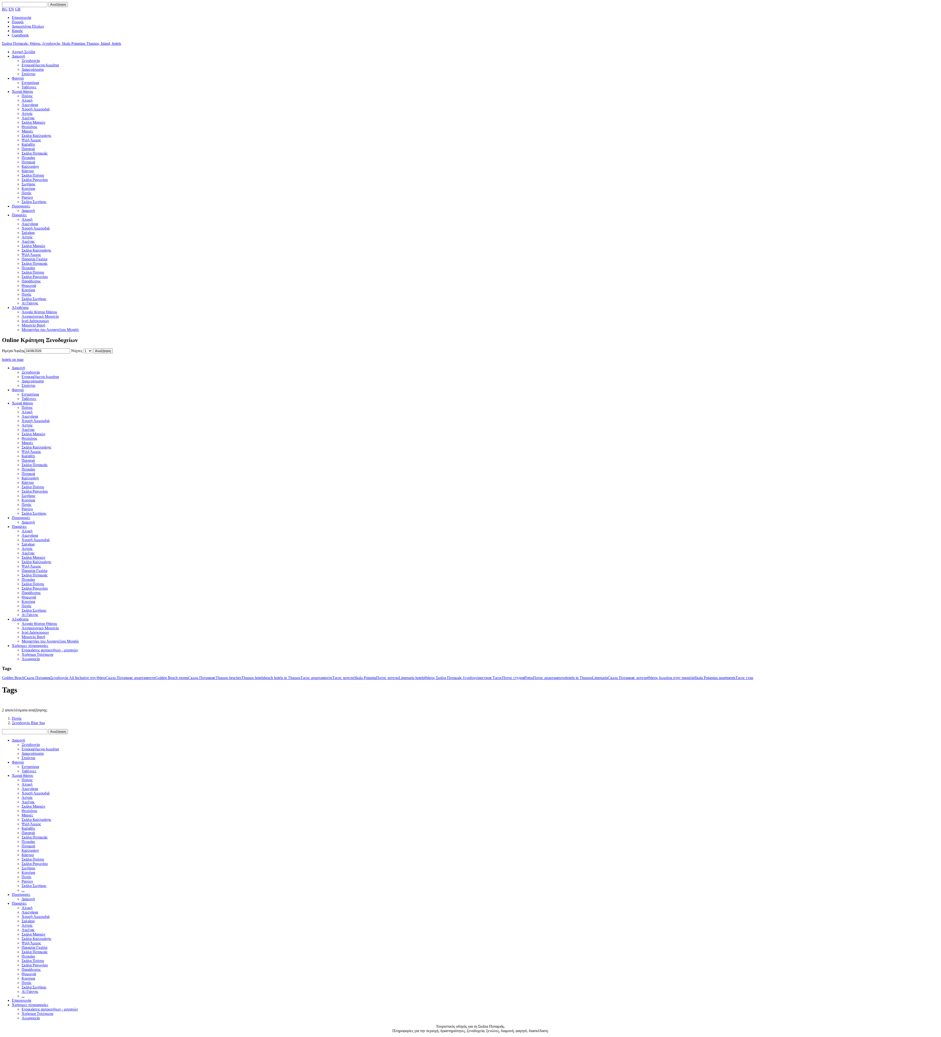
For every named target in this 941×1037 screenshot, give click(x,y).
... (23, 890)
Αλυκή (27, 100)
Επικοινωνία (21, 17)
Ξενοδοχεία (31, 61)
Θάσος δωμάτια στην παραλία (670, 678)
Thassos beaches (228, 678)
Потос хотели (387, 678)
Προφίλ (18, 22)
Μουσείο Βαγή (33, 325)
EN (11, 9)
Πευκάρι (28, 158)
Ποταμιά (28, 162)
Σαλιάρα (28, 233)
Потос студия (513, 678)
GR (18, 9)
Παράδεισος (31, 281)
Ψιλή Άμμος (31, 140)
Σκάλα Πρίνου (33, 175)
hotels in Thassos (579, 678)
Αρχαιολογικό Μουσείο (40, 316)
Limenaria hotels (411, 678)
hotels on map (13, 359)
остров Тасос (491, 678)
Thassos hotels (252, 678)
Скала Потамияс (202, 678)
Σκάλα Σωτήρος (34, 202)
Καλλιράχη (30, 166)
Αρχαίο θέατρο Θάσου (39, 312)
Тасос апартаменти (316, 678)
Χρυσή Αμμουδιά (36, 109)
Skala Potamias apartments (714, 678)
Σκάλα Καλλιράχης (36, 136)
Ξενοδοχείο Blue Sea (28, 723)
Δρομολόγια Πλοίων (28, 26)
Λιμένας (28, 118)
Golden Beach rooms (171, 678)
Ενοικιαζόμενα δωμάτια (40, 65)
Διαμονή (18, 56)
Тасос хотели (343, 678)
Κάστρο (28, 171)
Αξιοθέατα (20, 307)
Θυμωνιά (29, 285)
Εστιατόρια (30, 83)
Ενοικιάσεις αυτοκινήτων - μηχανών (50, 650)
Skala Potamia (365, 678)
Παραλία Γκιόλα (34, 259)
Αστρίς (27, 113)
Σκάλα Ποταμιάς (35, 153)
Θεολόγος (29, 127)
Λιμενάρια (30, 105)
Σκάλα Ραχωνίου (35, 180)
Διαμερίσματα (33, 69)
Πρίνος (27, 96)
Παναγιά (28, 149)
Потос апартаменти (549, 678)
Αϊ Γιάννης (30, 303)
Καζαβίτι (28, 144)
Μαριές (27, 131)
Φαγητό (18, 78)
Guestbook (20, 35)
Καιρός (17, 31)
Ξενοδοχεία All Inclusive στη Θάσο (78, 678)
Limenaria (600, 678)
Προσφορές (21, 206)
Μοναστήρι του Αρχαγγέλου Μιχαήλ (50, 330)
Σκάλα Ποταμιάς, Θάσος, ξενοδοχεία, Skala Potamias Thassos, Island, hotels (61, 43)
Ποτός (26, 193)
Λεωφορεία (31, 659)
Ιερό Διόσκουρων (35, 321)
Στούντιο (28, 74)
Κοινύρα (28, 188)
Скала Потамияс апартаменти (130, 678)
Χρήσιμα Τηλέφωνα (37, 654)
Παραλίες (19, 215)
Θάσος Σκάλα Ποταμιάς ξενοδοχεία (452, 678)
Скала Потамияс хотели (627, 678)
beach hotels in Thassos (282, 678)
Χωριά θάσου (22, 91)
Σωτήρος (28, 184)
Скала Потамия (37, 678)
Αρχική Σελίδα (23, 52)
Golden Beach (13, 678)
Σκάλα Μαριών (33, 122)
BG (5, 9)
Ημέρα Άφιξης (13, 351)
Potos (528, 678)
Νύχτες (77, 351)
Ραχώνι (27, 197)
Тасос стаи (744, 678)
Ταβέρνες (29, 87)
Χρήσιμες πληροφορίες (30, 646)
